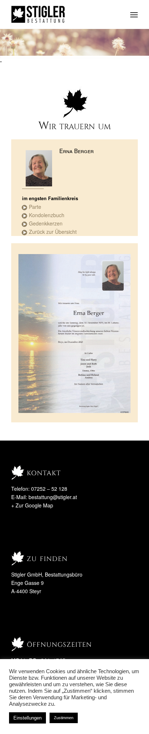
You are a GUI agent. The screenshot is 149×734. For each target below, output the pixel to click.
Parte (35, 206)
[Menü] (134, 14)
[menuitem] (134, 14)
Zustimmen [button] (63, 718)
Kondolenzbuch (46, 215)
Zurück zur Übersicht (53, 231)
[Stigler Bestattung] (61, 14)
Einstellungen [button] (27, 718)
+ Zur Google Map (32, 505)
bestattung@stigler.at (53, 497)
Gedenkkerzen (46, 223)
